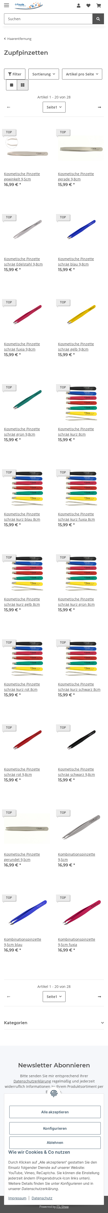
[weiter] (99, 107)
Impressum (17, 1198)
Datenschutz (42, 1198)
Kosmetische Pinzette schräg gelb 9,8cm (76, 346)
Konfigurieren (55, 1128)
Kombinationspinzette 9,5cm (76, 857)
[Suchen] (98, 18)
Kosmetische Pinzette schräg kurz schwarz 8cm (79, 687)
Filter (16, 74)
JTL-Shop (63, 1206)
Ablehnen (55, 1142)
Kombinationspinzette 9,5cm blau (22, 942)
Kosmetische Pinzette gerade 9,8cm (76, 176)
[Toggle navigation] (6, 3)
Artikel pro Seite (80, 74)
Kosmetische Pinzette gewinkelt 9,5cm (22, 176)
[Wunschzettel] (88, 6)
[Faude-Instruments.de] (28, 5)
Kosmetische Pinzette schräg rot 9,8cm (22, 772)
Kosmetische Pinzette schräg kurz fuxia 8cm (76, 517)
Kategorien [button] (15, 1022)
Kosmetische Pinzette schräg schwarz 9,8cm (76, 772)
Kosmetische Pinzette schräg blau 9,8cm (76, 261)
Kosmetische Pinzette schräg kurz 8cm (76, 432)
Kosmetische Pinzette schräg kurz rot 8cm (22, 687)
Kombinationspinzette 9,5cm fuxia (76, 942)
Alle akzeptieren (55, 1112)
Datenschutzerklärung (32, 1081)
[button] (78, 6)
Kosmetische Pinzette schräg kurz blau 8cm (22, 517)
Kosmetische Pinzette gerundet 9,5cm (22, 857)
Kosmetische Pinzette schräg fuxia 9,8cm (22, 346)
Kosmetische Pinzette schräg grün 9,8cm (22, 432)
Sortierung (41, 74)
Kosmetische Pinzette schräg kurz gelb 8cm (22, 602)
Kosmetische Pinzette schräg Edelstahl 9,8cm (23, 261)
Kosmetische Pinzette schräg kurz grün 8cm (76, 602)
